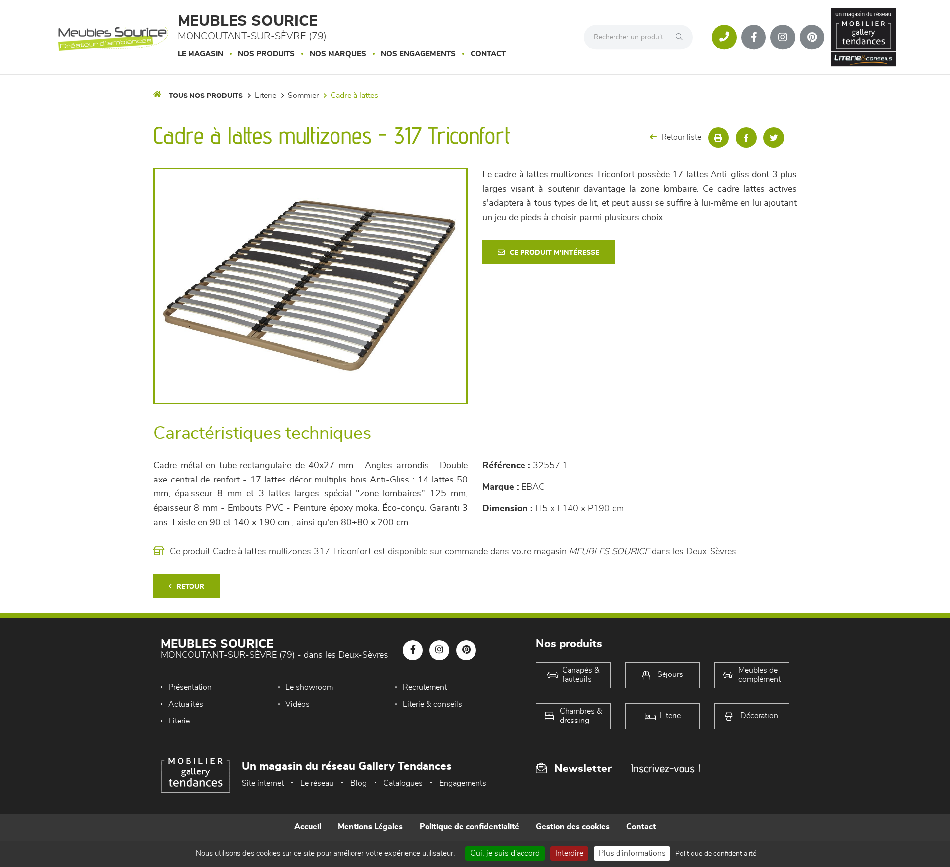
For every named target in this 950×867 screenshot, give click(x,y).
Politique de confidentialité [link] (715, 853)
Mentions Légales (370, 827)
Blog (358, 783)
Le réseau (316, 783)
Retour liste (681, 137)
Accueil (307, 827)
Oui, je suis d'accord (505, 853)
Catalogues (403, 783)
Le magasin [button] (200, 54)
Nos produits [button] (266, 54)
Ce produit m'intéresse (554, 252)
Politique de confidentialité (469, 827)
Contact (488, 54)
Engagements (462, 783)
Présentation (190, 687)
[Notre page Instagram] (782, 37)
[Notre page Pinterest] (812, 37)
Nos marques (338, 54)
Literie (179, 721)
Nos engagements (418, 54)
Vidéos (297, 704)
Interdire (569, 853)
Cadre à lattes (354, 95)
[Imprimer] (718, 137)
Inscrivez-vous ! (665, 768)
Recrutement (425, 687)
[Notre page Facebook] (753, 37)
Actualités (185, 704)
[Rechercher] (682, 37)
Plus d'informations (632, 853)
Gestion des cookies (573, 827)
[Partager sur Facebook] (746, 137)
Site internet (263, 783)
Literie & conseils (432, 704)
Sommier (303, 95)
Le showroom (309, 687)
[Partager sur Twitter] (773, 137)
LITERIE (265, 95)
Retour (190, 586)
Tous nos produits (206, 96)
